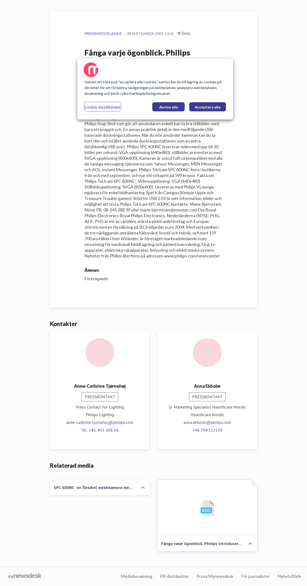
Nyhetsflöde (289, 576)
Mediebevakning (136, 576)
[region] (155, 89)
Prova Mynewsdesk (214, 576)
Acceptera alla (207, 107)
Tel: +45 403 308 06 (100, 430)
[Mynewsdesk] (25, 576)
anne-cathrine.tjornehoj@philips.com (99, 422)
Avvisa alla (168, 107)
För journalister (255, 576)
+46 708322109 (207, 430)
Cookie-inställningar (102, 106)
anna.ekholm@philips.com (207, 422)
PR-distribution (174, 576)
